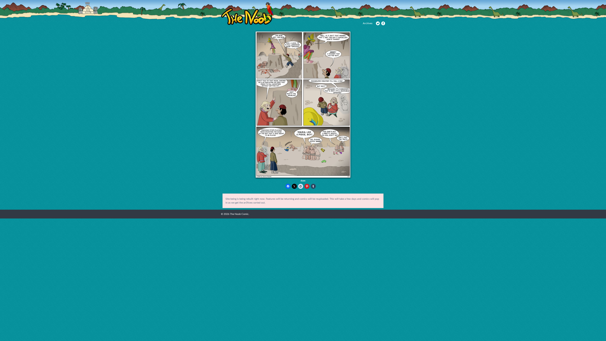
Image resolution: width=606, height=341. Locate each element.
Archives (367, 23)
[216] (303, 177)
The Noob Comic (247, 13)
